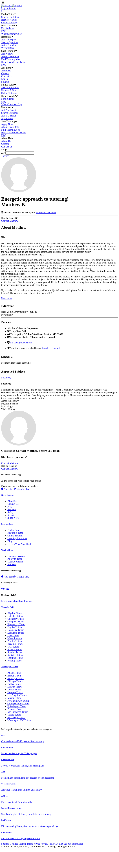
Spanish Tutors (14, 652)
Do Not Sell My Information (69, 843)
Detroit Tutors (14, 689)
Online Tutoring (9, 22)
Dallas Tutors (13, 684)
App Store (8, 489)
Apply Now (7, 53)
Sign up (12, 8)
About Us (6, 70)
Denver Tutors (14, 686)
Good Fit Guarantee (46, 212)
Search (5, 156)
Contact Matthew (9, 221)
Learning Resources (17, 538)
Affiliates (11, 564)
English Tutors (14, 627)
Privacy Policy (48, 843)
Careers (5, 73)
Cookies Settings (18, 843)
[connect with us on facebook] (2, 589)
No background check (21, 342)
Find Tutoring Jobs (10, 59)
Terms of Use (33, 843)
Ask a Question (8, 45)
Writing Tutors (14, 660)
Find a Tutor (13, 530)
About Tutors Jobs (10, 56)
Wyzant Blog (7, 48)
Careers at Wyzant (16, 556)
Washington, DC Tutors (19, 720)
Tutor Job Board (15, 561)
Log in (4, 8)
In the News (13, 517)
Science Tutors (14, 649)
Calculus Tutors (15, 616)
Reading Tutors (14, 644)
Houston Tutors (15, 692)
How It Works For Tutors (13, 62)
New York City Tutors (18, 700)
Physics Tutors (14, 641)
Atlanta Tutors (14, 673)
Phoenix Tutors (14, 709)
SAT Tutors (13, 646)
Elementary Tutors (16, 624)
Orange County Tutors (18, 703)
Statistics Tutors (15, 655)
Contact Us (6, 76)
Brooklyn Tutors (15, 678)
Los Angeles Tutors (16, 695)
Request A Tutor (9, 19)
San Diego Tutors (16, 717)
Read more (6, 298)
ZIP (3, 153)
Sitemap (5, 843)
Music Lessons (14, 638)
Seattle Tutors (14, 714)
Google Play (22, 489)
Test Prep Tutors (15, 658)
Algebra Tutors (14, 613)
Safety (10, 512)
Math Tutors (13, 635)
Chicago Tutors (14, 681)
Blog (9, 541)
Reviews (11, 509)
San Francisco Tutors (17, 712)
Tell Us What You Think (19, 544)
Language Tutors (15, 632)
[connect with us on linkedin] (7, 589)
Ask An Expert (8, 39)
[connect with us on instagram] (4, 589)
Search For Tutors (10, 17)
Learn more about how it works (16, 601)
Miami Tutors (14, 698)
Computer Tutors (15, 621)
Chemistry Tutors (15, 618)
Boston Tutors (14, 675)
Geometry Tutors (15, 630)
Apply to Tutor (14, 559)
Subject (5, 149)
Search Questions (9, 42)
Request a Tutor (15, 532)
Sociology (6, 377)
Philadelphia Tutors (16, 706)
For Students (7, 28)
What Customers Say (11, 34)
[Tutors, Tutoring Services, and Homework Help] (11, 5)
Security (11, 515)
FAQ (3, 31)
